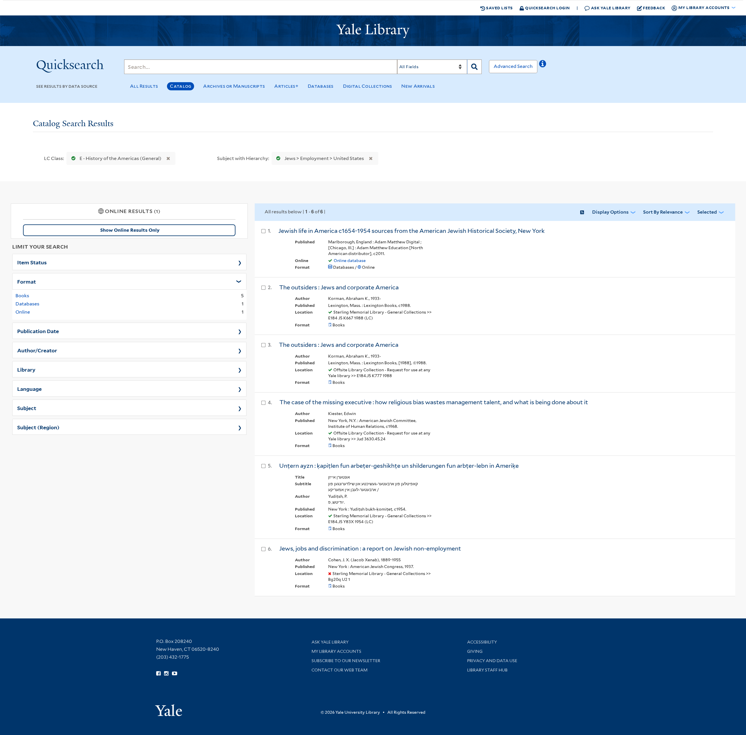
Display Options (610, 212)
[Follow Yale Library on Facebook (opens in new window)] (158, 673)
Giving (475, 651)
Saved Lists (499, 7)
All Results (144, 86)
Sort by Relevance (663, 212)
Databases (321, 86)
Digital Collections (367, 86)
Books (22, 295)
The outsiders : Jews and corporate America (339, 287)
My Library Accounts (336, 651)
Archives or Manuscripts (234, 86)
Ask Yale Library (610, 7)
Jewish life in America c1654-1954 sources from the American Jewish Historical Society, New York (411, 230)
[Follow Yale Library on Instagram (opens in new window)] (166, 673)
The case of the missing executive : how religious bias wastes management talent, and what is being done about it (433, 402)
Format (26, 281)
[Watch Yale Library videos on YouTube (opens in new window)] (174, 673)
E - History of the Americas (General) (120, 158)
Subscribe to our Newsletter (346, 660)
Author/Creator (37, 350)
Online (22, 312)
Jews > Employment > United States (324, 158)
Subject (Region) (38, 426)
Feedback (654, 7)
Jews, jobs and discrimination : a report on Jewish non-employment (370, 548)
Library (26, 369)
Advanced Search (513, 66)
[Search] (474, 66)
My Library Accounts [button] (704, 7)
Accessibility (482, 642)
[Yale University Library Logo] (373, 31)
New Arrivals (418, 86)
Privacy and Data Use (492, 660)
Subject (26, 407)
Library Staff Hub (487, 670)
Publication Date (38, 330)
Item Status (32, 262)
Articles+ (286, 86)
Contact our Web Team (339, 670)
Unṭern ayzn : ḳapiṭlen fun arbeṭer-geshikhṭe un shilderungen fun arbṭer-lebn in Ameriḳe (399, 465)
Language (29, 388)
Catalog (180, 86)
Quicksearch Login (547, 7)
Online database (350, 260)
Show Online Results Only (129, 230)
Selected (707, 212)
